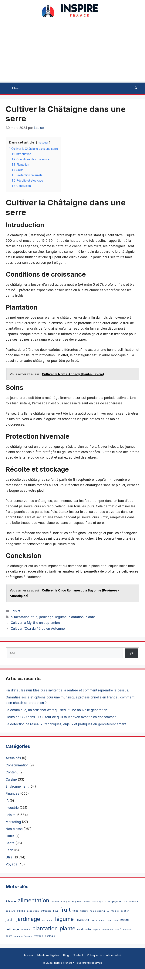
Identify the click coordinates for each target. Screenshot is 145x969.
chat (125, 901)
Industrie (12, 808)
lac (43, 920)
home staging (97, 911)
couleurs (10, 911)
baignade (77, 901)
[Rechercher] (131, 653)
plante (90, 617)
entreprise (46, 911)
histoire (84, 911)
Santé (10, 843)
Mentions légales (48, 955)
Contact (78, 955)
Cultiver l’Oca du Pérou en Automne (38, 628)
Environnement (17, 786)
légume (61, 617)
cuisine (21, 910)
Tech (9, 850)
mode (116, 920)
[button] (136, 88)
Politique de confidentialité (104, 955)
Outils (10, 836)
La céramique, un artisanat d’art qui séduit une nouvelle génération (56, 710)
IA (7, 801)
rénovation (107, 929)
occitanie (25, 929)
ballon (86, 901)
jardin (10, 920)
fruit (34, 617)
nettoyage (12, 929)
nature (124, 920)
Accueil (28, 955)
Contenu (12, 772)
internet (114, 911)
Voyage (11, 864)
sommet (127, 929)
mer (109, 920)
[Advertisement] (72, 54)
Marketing (13, 822)
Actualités (13, 758)
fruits (75, 910)
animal (55, 901)
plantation (76, 617)
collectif (133, 901)
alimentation (20, 617)
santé (118, 929)
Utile (9, 857)
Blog (66, 955)
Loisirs (15, 611)
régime (96, 929)
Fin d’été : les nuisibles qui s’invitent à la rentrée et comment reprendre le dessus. (67, 690)
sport (9, 936)
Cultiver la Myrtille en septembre (35, 623)
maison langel (98, 920)
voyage (38, 936)
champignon (113, 901)
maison (82, 919)
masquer (43, 142)
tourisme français (23, 936)
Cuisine (11, 779)
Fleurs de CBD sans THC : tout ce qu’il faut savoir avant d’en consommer (61, 717)
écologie (50, 936)
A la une (11, 901)
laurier (50, 920)
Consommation (17, 765)
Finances (12, 793)
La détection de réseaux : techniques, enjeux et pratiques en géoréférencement (66, 724)
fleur (55, 911)
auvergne (65, 901)
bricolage (97, 901)
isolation (124, 911)
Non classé (14, 829)
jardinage (46, 617)
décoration (33, 911)
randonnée (84, 929)
